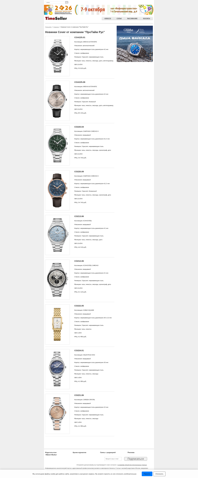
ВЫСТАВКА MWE (132, 18)
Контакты (146, 18)
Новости (107, 18)
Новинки (56, 27)
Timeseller (48, 27)
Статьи (119, 18)
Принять (147, 474)
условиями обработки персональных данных (132, 465)
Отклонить (159, 474)
